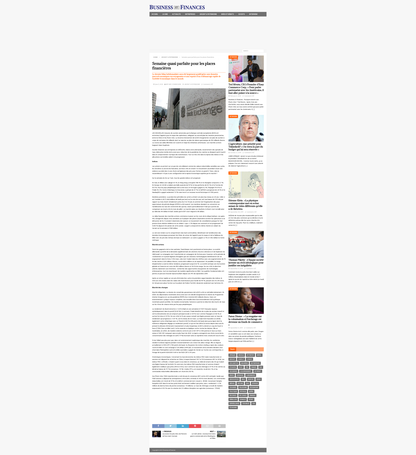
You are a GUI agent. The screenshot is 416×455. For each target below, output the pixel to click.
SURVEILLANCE (234, 403)
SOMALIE (243, 399)
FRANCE (253, 367)
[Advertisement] (208, 33)
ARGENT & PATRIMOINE (208, 14)
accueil (155, 14)
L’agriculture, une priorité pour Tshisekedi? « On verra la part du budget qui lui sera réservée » (245, 146)
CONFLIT (241, 359)
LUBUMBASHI (250, 375)
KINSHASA (240, 375)
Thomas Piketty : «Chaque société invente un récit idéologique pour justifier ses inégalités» (246, 262)
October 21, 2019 (235, 152)
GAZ (260, 367)
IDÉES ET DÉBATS (227, 14)
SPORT (251, 399)
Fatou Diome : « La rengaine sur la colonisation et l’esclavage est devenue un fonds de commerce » (245, 320)
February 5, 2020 (235, 96)
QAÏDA (251, 391)
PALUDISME (243, 387)
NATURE (240, 383)
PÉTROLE (243, 391)
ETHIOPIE (233, 367)
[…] (254, 109)
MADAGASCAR (234, 379)
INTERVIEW (253, 14)
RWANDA (252, 395)
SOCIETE (241, 14)
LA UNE (165, 14)
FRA (247, 367)
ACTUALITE (176, 14)
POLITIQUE (233, 391)
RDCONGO (233, 395)
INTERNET (257, 371)
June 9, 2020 (159, 84)
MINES (259, 379)
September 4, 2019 (236, 328)
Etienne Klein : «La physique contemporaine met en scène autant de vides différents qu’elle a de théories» (245, 204)
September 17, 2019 (236, 268)
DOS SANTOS (234, 363)
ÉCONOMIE (233, 407)
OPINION (255, 383)
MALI (243, 379)
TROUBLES (245, 403)
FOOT (241, 367)
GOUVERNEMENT (245, 371)
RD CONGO (243, 395)
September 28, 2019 (236, 212)
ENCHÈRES (244, 363)
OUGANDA (233, 387)
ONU (247, 383)
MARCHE (251, 379)
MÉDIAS (232, 383)
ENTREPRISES (190, 14)
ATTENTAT (250, 355)
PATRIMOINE (254, 387)
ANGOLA (241, 355)
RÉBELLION (233, 399)
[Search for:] (253, 51)
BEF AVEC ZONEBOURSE (173, 84)
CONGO (249, 359)
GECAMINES (233, 371)
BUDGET (232, 359)
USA (253, 403)
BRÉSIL (259, 355)
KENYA (232, 375)
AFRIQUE (232, 355)
